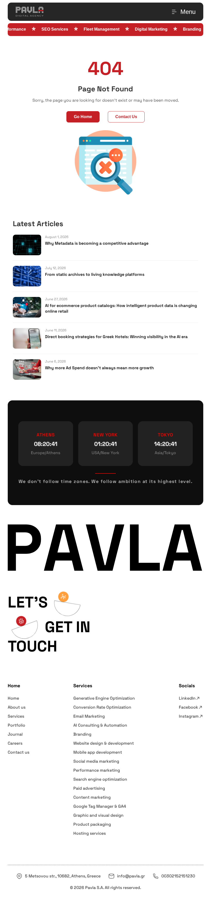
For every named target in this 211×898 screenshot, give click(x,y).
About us (16, 707)
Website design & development (103, 743)
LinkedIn (187, 698)
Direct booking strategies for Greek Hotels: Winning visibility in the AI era (116, 336)
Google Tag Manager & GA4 (99, 806)
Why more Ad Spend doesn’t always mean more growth (99, 368)
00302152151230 (178, 876)
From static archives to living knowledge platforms (94, 274)
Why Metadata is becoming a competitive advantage (96, 243)
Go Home (83, 117)
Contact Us (126, 117)
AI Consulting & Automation (100, 725)
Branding (82, 734)
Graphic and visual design (98, 815)
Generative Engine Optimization (104, 698)
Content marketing (92, 797)
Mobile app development (97, 752)
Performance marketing (96, 770)
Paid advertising (89, 788)
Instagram (189, 716)
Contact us (18, 752)
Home (13, 698)
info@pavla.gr (131, 876)
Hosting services (89, 833)
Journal (15, 734)
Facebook (188, 707)
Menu (188, 11)
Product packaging (92, 824)
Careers (15, 743)
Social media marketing (96, 761)
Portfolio (16, 725)
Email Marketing (89, 716)
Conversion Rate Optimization (102, 707)
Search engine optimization (100, 779)
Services (16, 716)
